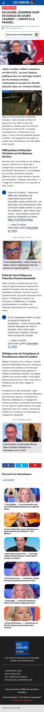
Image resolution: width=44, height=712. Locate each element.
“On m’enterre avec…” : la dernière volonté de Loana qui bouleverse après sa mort (21, 579)
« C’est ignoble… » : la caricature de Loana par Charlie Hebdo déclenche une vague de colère (21, 506)
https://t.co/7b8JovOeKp (20, 219)
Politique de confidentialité (18, 680)
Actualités (9, 8)
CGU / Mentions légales (16, 677)
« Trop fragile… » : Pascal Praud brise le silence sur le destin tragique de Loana (20, 602)
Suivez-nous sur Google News (19, 35)
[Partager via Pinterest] (35, 465)
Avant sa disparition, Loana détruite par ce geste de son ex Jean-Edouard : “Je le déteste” (21, 531)
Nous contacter (12, 674)
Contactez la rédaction (22, 700)
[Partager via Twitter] (21, 465)
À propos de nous (13, 671)
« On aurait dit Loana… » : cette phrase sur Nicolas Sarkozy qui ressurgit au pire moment (21, 625)
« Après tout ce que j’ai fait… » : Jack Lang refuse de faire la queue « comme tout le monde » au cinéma (20, 556)
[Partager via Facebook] (8, 465)
